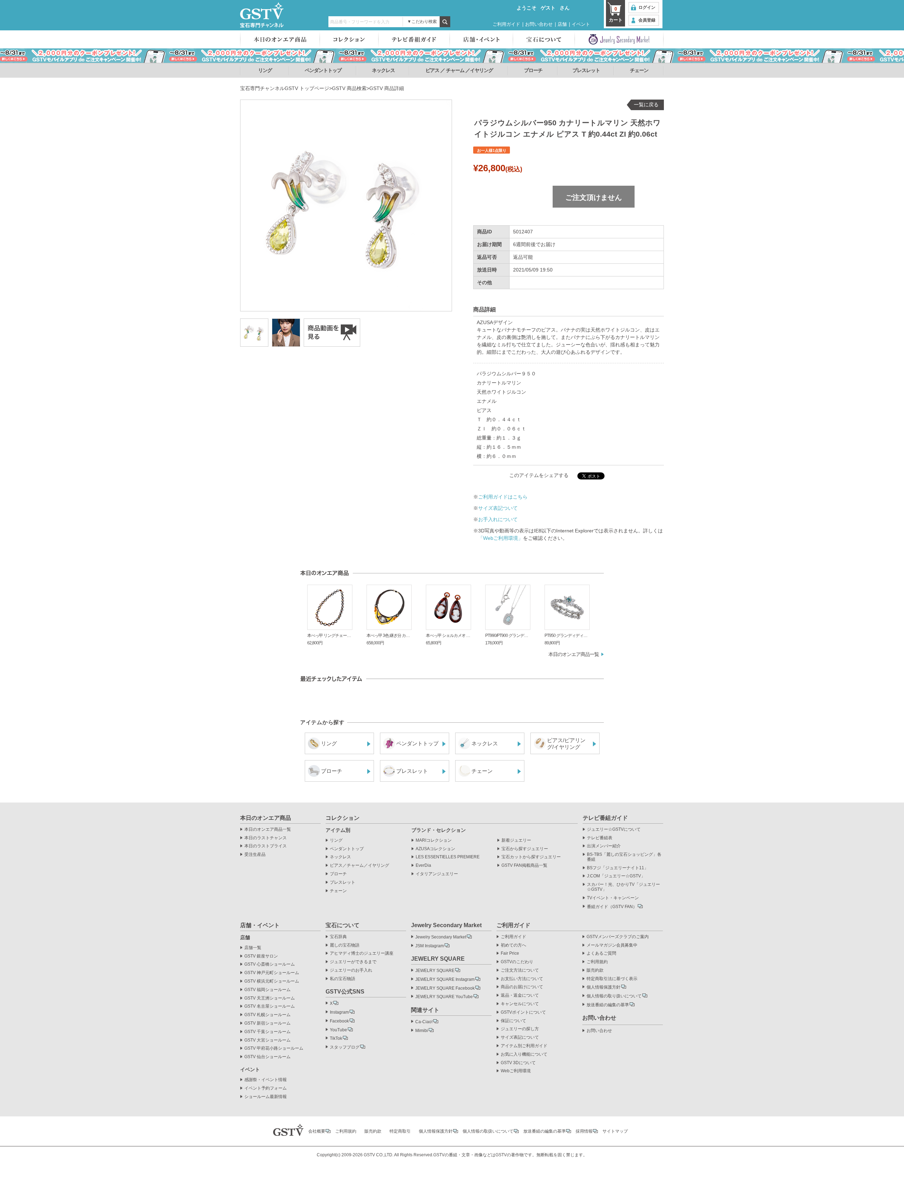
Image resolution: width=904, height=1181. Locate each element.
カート (616, 14)
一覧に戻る (646, 104)
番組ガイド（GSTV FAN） (612, 906)
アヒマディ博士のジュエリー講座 (361, 953)
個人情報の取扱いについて (488, 1131)
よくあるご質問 (601, 953)
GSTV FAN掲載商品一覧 (524, 865)
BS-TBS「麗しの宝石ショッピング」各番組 (624, 857)
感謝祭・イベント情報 (265, 1080)
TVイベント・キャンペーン (613, 898)
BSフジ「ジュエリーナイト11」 (617, 868)
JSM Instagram (429, 945)
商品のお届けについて (522, 987)
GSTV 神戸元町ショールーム (271, 973)
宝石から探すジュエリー (524, 849)
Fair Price (510, 953)
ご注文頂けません (593, 197)
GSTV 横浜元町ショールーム (271, 981)
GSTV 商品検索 (349, 88)
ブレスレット (586, 70)
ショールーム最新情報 (265, 1096)
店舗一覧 (252, 948)
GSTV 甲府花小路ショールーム (273, 1048)
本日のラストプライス (265, 846)
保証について (513, 1021)
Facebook (339, 1021)
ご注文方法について (520, 970)
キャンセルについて (520, 1004)
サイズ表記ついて (498, 508)
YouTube (338, 1029)
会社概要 (316, 1131)
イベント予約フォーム (265, 1088)
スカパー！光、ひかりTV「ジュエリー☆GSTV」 (623, 887)
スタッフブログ (344, 1047)
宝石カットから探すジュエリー (531, 857)
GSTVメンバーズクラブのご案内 (618, 937)
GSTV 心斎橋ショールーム (269, 964)
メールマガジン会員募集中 (612, 945)
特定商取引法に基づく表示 (612, 979)
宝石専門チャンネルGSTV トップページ (284, 88)
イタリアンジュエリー (437, 874)
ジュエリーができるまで (353, 962)
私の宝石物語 (342, 979)
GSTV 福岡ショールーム (267, 990)
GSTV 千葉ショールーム (267, 1032)
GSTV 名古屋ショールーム (269, 1006)
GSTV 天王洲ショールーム (269, 998)
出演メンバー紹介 (604, 846)
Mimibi (421, 1030)
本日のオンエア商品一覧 (573, 654)
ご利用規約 (597, 962)
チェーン (639, 70)
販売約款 (595, 970)
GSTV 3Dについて (518, 1063)
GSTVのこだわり (517, 962)
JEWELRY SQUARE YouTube (444, 996)
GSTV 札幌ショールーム (267, 1015)
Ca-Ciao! (424, 1021)
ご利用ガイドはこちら (503, 497)
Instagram (339, 1012)
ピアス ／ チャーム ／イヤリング (459, 70)
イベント (581, 24)
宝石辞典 (338, 937)
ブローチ (533, 70)
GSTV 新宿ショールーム (267, 1023)
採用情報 (584, 1131)
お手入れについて (498, 519)
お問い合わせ (539, 24)
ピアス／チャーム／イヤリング (359, 865)
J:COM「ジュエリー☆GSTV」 (616, 876)
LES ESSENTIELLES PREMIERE (448, 857)
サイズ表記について (520, 1037)
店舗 (562, 24)
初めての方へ (513, 945)
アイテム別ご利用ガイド (524, 1046)
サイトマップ (615, 1131)
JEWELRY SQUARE (434, 970)
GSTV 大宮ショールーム (267, 1040)
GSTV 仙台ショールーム (267, 1057)
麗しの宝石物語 (344, 945)
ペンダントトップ (323, 70)
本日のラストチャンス (265, 838)
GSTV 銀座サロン (261, 956)
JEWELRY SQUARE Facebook (445, 988)
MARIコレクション (434, 840)
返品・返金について (520, 995)
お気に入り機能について (524, 1054)
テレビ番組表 (599, 838)
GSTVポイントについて (523, 1012)
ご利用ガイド (506, 24)
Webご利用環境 (516, 1071)
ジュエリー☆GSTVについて (614, 829)
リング (265, 70)
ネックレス (383, 70)
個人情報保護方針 (603, 987)
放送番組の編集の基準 (608, 1004)
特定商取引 (400, 1131)
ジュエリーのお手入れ (351, 970)
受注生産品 (255, 854)
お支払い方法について (522, 979)
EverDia (423, 865)
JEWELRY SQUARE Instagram (445, 979)
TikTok (336, 1038)
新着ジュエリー (516, 840)
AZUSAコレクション (435, 849)
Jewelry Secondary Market (440, 937)
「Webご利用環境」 (500, 538)
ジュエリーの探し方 (520, 1029)
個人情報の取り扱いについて (614, 996)
